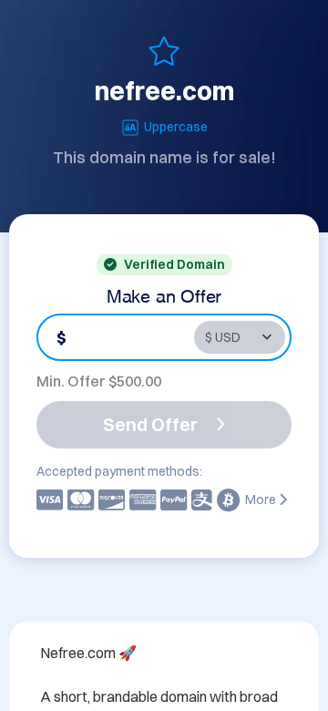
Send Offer (150, 424)
